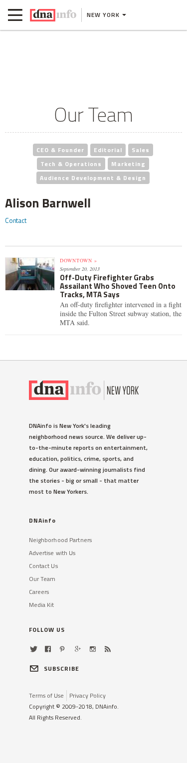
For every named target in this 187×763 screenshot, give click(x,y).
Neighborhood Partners (60, 540)
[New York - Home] (53, 15)
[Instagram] (93, 649)
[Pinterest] (62, 649)
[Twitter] (33, 649)
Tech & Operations (71, 164)
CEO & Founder (60, 150)
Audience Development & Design (93, 178)
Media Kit (41, 604)
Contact (15, 220)
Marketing (128, 164)
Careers (39, 591)
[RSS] (108, 649)
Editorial (108, 150)
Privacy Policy (87, 695)
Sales (141, 150)
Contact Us (43, 566)
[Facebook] (48, 649)
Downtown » (78, 260)
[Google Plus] (78, 649)
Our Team (42, 578)
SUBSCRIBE (62, 668)
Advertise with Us (52, 553)
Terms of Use (46, 695)
